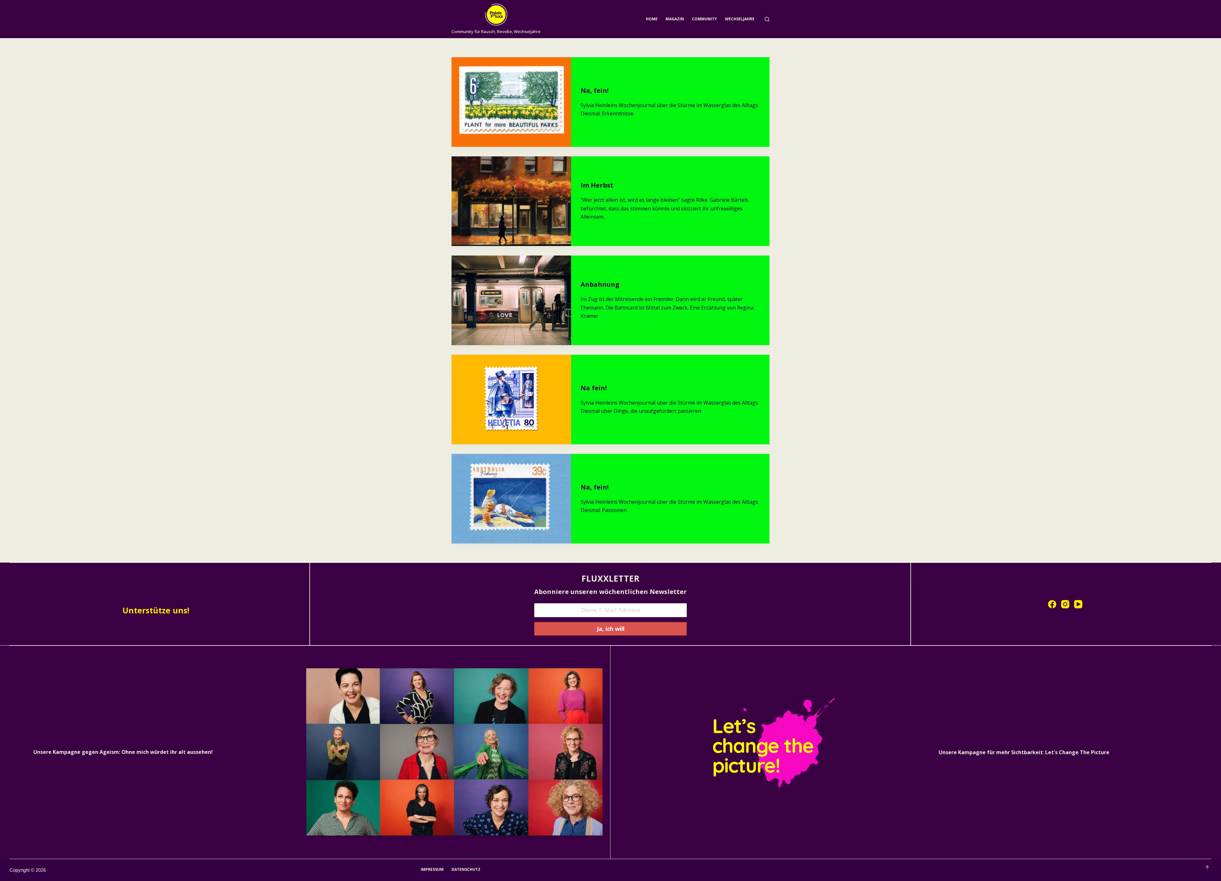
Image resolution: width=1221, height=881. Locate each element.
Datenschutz (466, 869)
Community (704, 19)
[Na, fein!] (511, 102)
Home (652, 19)
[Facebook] (1052, 604)
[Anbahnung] (511, 300)
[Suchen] (767, 19)
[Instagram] (1065, 604)
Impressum (432, 869)
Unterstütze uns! (155, 610)
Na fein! (594, 388)
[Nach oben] (1207, 867)
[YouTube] (1078, 604)
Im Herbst (597, 185)
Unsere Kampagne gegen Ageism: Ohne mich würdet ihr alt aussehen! (123, 751)
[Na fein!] (511, 399)
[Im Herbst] (511, 201)
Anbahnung (600, 284)
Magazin (675, 19)
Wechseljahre (740, 19)
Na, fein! (595, 90)
